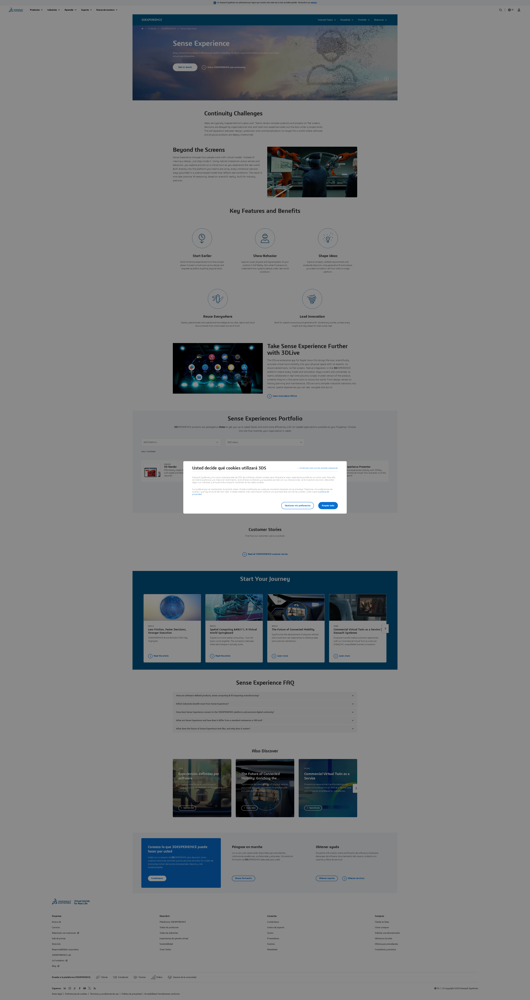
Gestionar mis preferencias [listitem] (297, 505)
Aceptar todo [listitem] (328, 505)
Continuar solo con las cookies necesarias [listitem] (319, 468)
